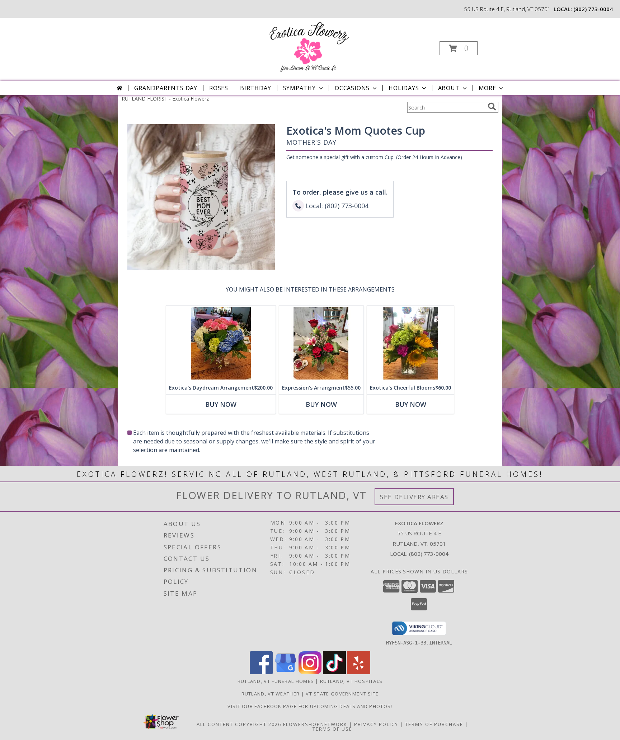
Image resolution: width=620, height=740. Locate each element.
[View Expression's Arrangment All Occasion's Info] (321, 343)
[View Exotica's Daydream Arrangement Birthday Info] (221, 343)
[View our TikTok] (334, 672)
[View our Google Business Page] (285, 672)
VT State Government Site (342, 693)
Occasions (352, 88)
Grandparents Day (165, 88)
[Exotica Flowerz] (309, 46)
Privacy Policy (376, 724)
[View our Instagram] (310, 672)
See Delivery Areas (414, 497)
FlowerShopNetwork (315, 724)
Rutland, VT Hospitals (351, 681)
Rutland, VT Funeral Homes (276, 681)
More (487, 88)
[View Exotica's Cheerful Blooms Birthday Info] (410, 343)
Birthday (255, 88)
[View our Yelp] (358, 672)
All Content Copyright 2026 (239, 724)
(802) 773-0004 (593, 9)
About (449, 88)
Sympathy (299, 88)
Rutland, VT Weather (270, 693)
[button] (459, 48)
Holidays (404, 88)
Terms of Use (332, 729)
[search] (492, 106)
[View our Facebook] (261, 672)
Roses (218, 88)
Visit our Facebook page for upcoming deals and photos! (309, 706)
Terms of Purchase (434, 724)
